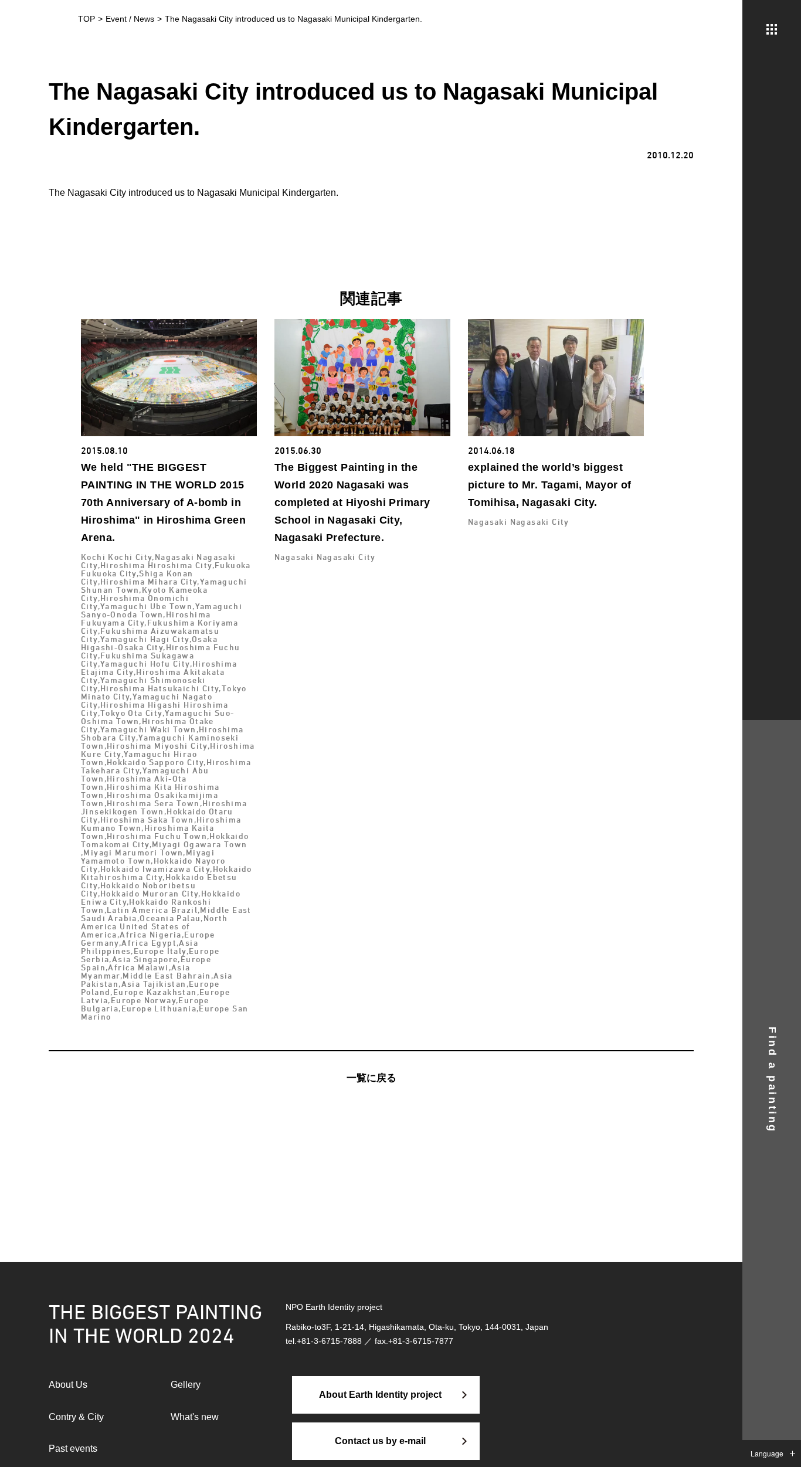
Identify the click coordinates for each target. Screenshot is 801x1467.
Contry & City (76, 1417)
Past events (73, 1449)
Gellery (186, 1385)
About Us (68, 1385)
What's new (195, 1417)
